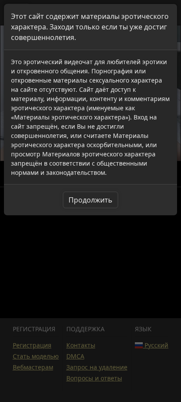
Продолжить (90, 200)
